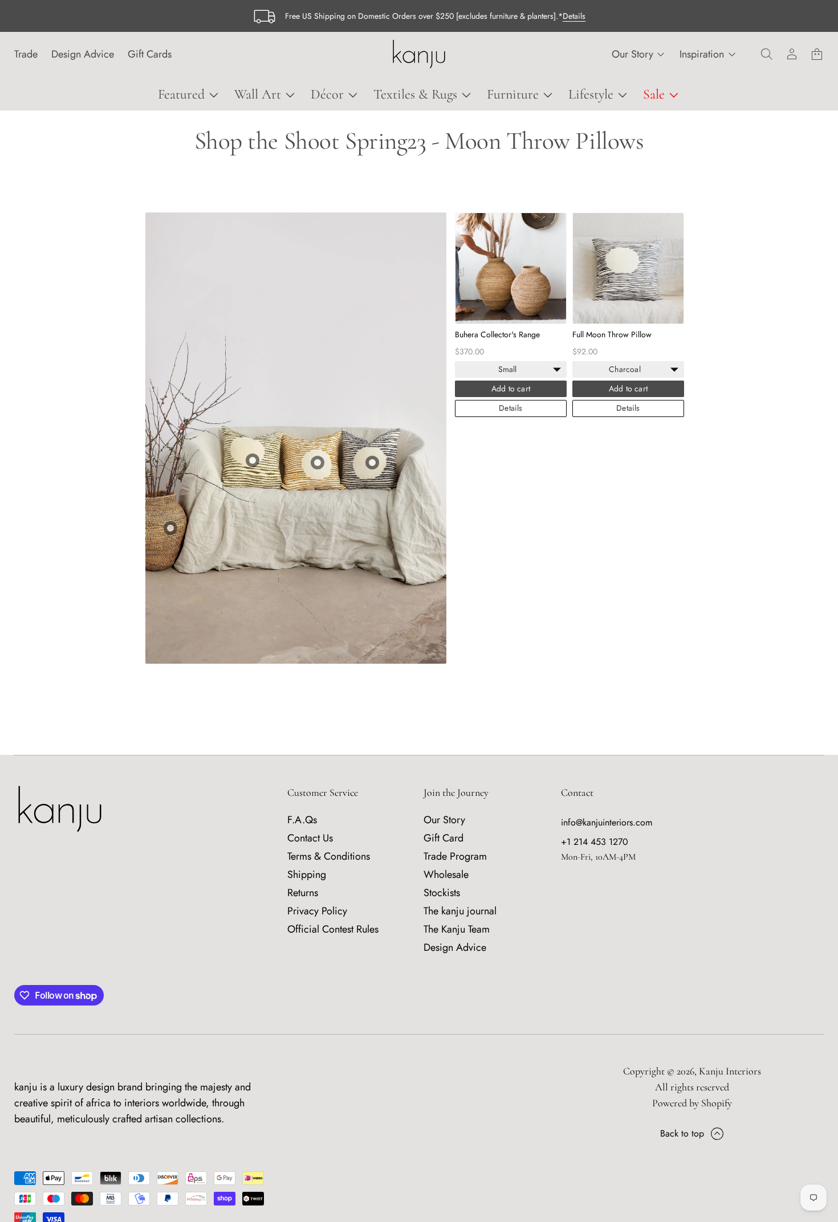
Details (574, 16)
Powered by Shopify (692, 1103)
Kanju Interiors (730, 1071)
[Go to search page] (766, 54)
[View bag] (816, 54)
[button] (766, 54)
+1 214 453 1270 (594, 841)
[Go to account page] (791, 54)
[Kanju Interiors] (419, 54)
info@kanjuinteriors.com (606, 822)
